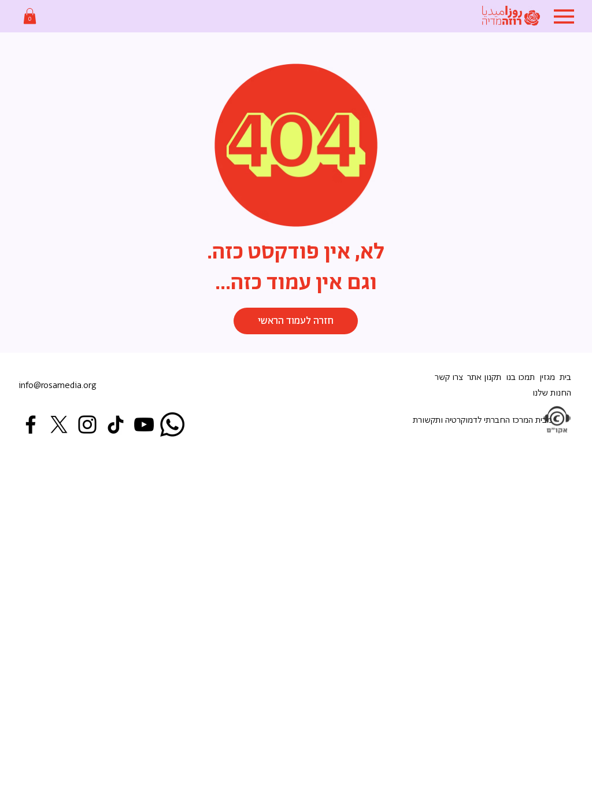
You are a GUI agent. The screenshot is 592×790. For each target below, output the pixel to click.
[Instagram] (87, 424)
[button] (29, 16)
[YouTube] (144, 424)
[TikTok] (115, 424)
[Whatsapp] (172, 424)
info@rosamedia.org (57, 385)
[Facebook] (30, 424)
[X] (59, 424)
